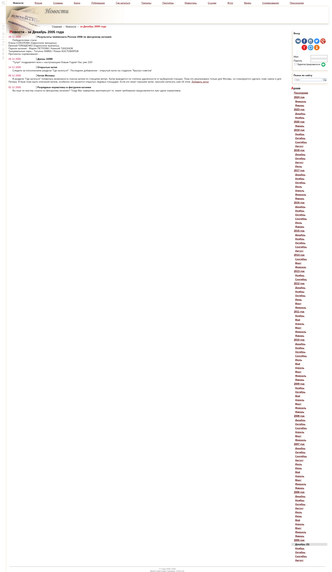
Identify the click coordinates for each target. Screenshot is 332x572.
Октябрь (300, 138)
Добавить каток (200, 81)
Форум (38, 3)
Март (298, 263)
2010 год (299, 339)
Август (299, 146)
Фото (230, 3)
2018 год (299, 150)
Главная (57, 26)
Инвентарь (191, 3)
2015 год (299, 230)
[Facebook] (304, 43)
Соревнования (270, 3)
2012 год (299, 283)
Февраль (300, 101)
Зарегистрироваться (308, 64)
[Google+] (323, 43)
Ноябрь (300, 117)
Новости (71, 26)
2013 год (299, 271)
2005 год (299, 540)
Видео (247, 3)
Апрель (299, 190)
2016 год (299, 202)
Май (297, 319)
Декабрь (300, 113)
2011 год (299, 311)
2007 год (299, 444)
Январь (299, 105)
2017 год (299, 170)
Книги (77, 3)
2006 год (299, 492)
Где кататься (123, 3)
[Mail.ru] (310, 49)
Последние (301, 92)
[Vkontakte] (298, 43)
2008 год (299, 415)
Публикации (98, 3)
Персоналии (297, 3)
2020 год (299, 121)
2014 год (299, 254)
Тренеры (146, 3)
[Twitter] (317, 43)
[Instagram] (310, 43)
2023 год (299, 109)
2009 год (299, 383)
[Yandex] (304, 49)
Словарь (58, 3)
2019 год (299, 130)
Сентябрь (301, 142)
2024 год (299, 97)
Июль (298, 166)
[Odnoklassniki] (317, 49)
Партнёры (168, 3)
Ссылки (212, 3)
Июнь (298, 299)
